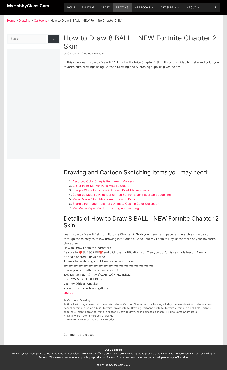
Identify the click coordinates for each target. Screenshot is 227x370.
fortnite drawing (86, 311)
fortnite (159, 308)
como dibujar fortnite (99, 308)
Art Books (142, 7)
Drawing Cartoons (142, 308)
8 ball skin (73, 304)
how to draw (127, 311)
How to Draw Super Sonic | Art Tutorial (90, 319)
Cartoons (40, 20)
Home (71, 7)
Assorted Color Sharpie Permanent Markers (103, 181)
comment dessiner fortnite (187, 304)
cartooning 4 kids (159, 304)
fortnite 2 (170, 308)
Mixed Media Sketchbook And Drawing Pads (104, 199)
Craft (105, 7)
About (191, 7)
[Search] (53, 39)
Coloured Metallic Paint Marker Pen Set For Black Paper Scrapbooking (122, 194)
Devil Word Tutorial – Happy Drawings (90, 315)
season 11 (161, 311)
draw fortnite (122, 308)
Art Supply (168, 7)
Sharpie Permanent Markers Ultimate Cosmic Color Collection (116, 203)
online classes (145, 311)
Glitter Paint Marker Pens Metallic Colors (101, 185)
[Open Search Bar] (215, 7)
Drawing (122, 7)
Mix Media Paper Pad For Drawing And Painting (106, 208)
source (68, 292)
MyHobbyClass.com (28, 5)
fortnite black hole (189, 308)
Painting (88, 7)
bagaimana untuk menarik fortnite (101, 304)
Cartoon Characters (135, 304)
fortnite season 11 (108, 311)
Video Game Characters (182, 311)
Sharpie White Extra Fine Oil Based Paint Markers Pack (111, 190)
